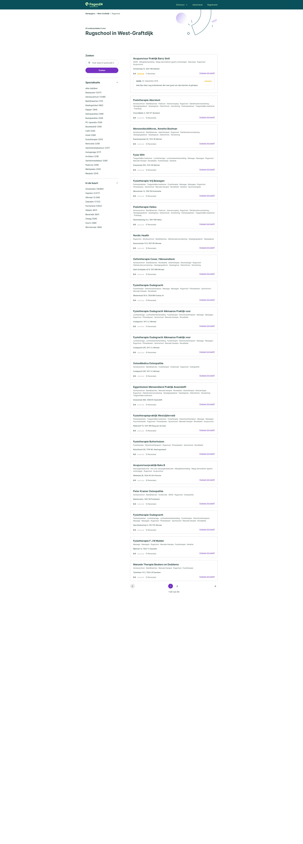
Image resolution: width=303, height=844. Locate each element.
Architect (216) (92, 156)
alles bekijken (91, 88)
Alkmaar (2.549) (92, 197)
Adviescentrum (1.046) (95, 97)
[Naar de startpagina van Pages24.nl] (94, 4)
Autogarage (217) (93, 152)
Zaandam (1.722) (92, 201)
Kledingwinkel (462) (94, 105)
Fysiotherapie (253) (94, 139)
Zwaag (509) (91, 218)
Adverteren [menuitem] (198, 5)
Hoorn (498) (91, 223)
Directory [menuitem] (180, 5)
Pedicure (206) (92, 165)
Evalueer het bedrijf (207, 73)
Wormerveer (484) (93, 227)
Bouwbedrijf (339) (93, 126)
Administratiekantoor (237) (97, 148)
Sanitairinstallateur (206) (96, 160)
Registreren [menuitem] (212, 5)
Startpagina (90, 14)
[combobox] (101, 63)
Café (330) (90, 131)
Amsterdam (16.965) (94, 189)
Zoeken (102, 70)
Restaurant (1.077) (93, 92)
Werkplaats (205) (93, 169)
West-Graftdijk (103, 14)
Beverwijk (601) (92, 214)
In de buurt (91, 183)
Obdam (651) (91, 210)
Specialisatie (92, 82)
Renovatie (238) (92, 143)
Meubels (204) (91, 173)
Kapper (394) (91, 109)
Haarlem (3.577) (92, 193)
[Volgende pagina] (215, 586)
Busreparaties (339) (94, 118)
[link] (174, 73)
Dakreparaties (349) (94, 114)
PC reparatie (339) (93, 122)
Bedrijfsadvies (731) (94, 101)
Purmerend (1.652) (93, 206)
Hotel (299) (90, 135)
